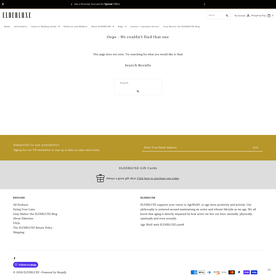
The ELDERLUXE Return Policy (32, 227)
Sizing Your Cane (24, 209)
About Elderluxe (23, 218)
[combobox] (215, 15)
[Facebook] (2, 4)
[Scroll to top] (269, 269)
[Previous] (71, 4)
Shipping (18, 232)
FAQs (16, 223)
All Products (20, 204)
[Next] (204, 4)
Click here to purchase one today (158, 178)
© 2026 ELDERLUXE (26, 272)
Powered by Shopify (54, 272)
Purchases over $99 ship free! (143, 4)
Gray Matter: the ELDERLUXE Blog (35, 214)
